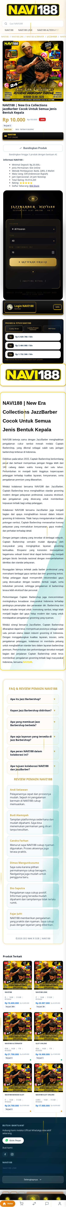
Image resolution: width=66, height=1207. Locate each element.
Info (57, 307)
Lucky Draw (14, 329)
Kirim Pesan (15, 1140)
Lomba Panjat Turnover (33, 329)
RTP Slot (52, 329)
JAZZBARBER (52, 36)
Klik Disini (34, 186)
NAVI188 (9, 30)
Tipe (12, 236)
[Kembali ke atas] (60, 1186)
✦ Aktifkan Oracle (33, 262)
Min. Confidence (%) (21, 247)
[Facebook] (5, 1154)
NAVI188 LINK (25, 30)
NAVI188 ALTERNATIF (48, 30)
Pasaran (14, 224)
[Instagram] (12, 1154)
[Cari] (6, 24)
